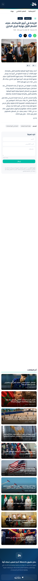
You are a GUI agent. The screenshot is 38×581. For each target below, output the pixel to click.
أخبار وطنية (31, 11)
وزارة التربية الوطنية (25, 126)
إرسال (19, 161)
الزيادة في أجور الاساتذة (12, 126)
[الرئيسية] (35, 18)
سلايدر (20, 18)
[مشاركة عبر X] (25, 36)
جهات (12, 11)
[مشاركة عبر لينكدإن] (20, 36)
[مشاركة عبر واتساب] (35, 36)
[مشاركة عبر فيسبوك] (30, 36)
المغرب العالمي (21, 11)
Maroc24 (32, 30)
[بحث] (3, 4)
